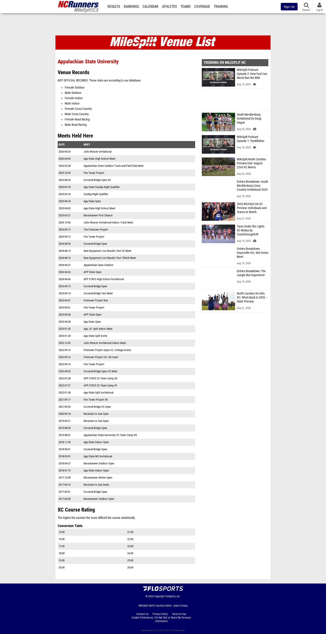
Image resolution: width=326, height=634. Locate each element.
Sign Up (289, 6)
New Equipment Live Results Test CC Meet (107, 250)
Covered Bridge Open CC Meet (100, 371)
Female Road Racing (77, 119)
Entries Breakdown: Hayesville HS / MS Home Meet (252, 253)
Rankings (131, 7)
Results (114, 7)
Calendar (150, 7)
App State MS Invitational (98, 456)
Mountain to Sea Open (96, 413)
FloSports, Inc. (173, 596)
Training (221, 7)
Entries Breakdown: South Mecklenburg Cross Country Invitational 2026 (252, 186)
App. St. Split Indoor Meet (98, 328)
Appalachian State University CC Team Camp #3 (110, 435)
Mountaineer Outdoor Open (99, 463)
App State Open (92, 201)
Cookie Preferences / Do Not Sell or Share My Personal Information (161, 619)
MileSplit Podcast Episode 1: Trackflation (250, 139)
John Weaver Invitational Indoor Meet (105, 343)
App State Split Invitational (99, 392)
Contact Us (142, 614)
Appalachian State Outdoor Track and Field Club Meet (113, 165)
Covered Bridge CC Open (97, 406)
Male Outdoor (73, 93)
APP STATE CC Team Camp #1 (100, 385)
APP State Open (92, 272)
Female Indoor (74, 98)
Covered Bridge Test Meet (98, 293)
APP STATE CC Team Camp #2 (100, 378)
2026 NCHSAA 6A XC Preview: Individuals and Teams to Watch (252, 208)
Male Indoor (72, 103)
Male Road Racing (76, 125)
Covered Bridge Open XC (97, 180)
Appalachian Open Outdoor (99, 265)
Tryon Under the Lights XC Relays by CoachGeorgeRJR (250, 230)
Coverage (202, 7)
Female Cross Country (78, 109)
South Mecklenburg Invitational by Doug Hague (249, 118)
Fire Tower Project (94, 172)
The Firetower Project (96, 229)
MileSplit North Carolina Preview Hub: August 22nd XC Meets (251, 163)
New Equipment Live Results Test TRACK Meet (110, 258)
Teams (185, 7)
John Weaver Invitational (98, 151)
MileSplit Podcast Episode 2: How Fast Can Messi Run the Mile (252, 74)
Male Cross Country (77, 114)
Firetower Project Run (96, 300)
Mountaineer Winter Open (98, 477)
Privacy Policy (160, 614)
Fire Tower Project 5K (96, 399)
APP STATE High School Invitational (104, 279)
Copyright (159, 596)
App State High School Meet (99, 158)
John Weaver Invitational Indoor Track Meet (108, 222)
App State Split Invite (95, 335)
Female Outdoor (74, 87)
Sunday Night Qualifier (96, 194)
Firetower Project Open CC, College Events (107, 350)
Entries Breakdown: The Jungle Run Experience (251, 273)
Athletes (169, 7)
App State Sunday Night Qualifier (102, 187)
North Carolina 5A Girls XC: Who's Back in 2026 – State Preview (252, 297)
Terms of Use (179, 614)
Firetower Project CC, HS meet (101, 357)
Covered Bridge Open (95, 243)
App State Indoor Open (96, 442)
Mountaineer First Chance (98, 215)
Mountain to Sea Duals (96, 484)
